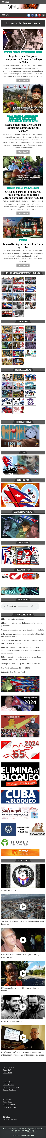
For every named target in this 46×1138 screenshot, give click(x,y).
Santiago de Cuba (27, 52)
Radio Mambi (8, 1085)
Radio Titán (7, 1073)
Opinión (16, 52)
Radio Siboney (9, 1082)
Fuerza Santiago (9, 1090)
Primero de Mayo (29, 118)
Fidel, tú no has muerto (11, 1021)
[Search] (43, 15)
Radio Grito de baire (11, 1087)
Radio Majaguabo (10, 1119)
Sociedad (27, 121)
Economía (18, 116)
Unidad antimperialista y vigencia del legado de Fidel (22, 630)
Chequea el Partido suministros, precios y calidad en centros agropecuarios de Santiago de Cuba (23, 194)
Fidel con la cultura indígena (12, 619)
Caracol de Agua (9, 1107)
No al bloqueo (15, 118)
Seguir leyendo (23, 80)
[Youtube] (39, 15)
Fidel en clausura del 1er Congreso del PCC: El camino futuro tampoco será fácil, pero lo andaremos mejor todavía (22, 650)
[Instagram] (36, 15)
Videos (39, 52)
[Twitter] (28, 15)
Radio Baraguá (9, 1105)
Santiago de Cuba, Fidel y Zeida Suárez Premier (20, 664)
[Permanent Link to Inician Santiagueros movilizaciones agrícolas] (23, 227)
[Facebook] (32, 15)
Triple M (6, 1117)
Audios (10, 116)
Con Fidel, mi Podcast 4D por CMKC (15, 668)
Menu (7, 2)
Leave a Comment (37, 65)
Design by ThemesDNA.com (23, 1135)
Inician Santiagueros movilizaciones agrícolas (23, 245)
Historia (7, 52)
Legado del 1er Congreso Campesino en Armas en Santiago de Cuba (23, 59)
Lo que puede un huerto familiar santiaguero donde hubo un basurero (23, 127)
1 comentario (37, 250)
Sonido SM (7, 1099)
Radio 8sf (6, 1070)
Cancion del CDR (8, 891)
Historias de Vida (30, 116)
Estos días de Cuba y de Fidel (13, 672)
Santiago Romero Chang (11, 65)
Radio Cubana (8, 1067)
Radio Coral (7, 1102)
